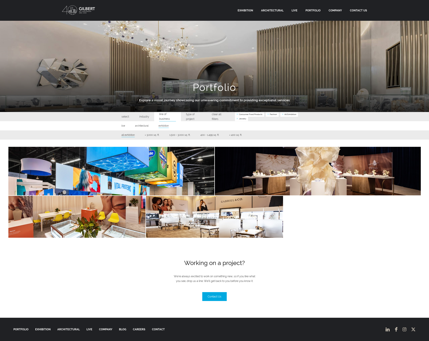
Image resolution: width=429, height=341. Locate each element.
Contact (158, 329)
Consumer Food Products (250, 114)
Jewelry (242, 119)
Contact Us (358, 10)
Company (335, 10)
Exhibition (245, 10)
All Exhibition (290, 114)
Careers (139, 329)
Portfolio (313, 10)
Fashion (273, 114)
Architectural (272, 10)
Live (294, 10)
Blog (122, 329)
